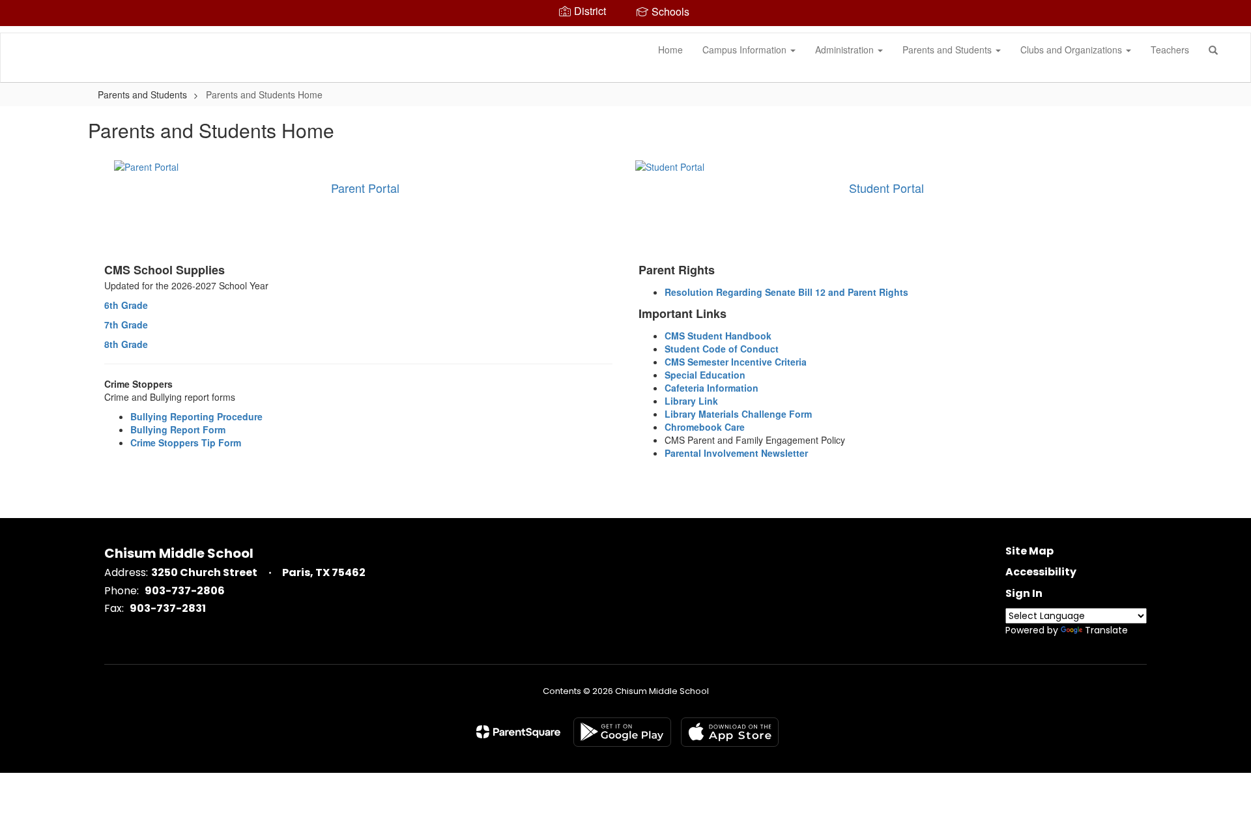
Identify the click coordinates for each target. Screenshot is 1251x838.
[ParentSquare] (518, 732)
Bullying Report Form (177, 429)
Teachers (1170, 49)
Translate (1106, 630)
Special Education (705, 374)
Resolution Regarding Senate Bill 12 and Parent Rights (786, 291)
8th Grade (126, 344)
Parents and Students (948, 49)
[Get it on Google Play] (622, 732)
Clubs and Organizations (1072, 49)
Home (670, 49)
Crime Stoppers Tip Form (185, 442)
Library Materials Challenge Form (738, 413)
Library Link (691, 400)
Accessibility (1040, 571)
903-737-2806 (185, 590)
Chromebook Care (705, 426)
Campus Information (745, 49)
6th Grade (126, 304)
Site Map (1029, 550)
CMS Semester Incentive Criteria (736, 361)
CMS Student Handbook (718, 335)
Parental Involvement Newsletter (736, 452)
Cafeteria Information (711, 387)
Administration (845, 49)
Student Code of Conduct (722, 348)
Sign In (1023, 593)
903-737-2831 (168, 608)
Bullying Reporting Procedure (196, 416)
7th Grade (126, 324)
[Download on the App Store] (730, 732)
